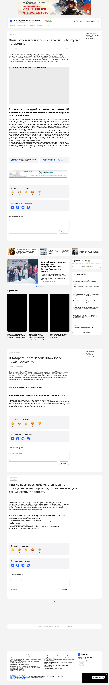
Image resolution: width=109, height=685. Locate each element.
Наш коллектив (22, 25)
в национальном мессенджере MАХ (53, 160)
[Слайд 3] (38, 285)
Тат (81, 21)
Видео (57, 625)
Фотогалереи (48, 625)
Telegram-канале (17, 160)
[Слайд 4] (40, 285)
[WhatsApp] (28, 207)
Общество (13, 34)
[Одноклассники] (17, 207)
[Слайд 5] (42, 285)
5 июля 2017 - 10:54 (13, 48)
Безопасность (15, 351)
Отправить (64, 232)
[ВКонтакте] (12, 207)
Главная (12, 25)
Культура (13, 478)
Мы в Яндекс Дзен (98, 677)
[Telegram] (23, 207)
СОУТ (63, 625)
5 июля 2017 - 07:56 (13, 365)
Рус (74, 21)
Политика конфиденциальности (18, 677)
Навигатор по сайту (43, 25)
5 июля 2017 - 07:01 (13, 495)
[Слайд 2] (36, 285)
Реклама (32, 25)
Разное (69, 625)
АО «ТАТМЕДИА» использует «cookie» (19, 675)
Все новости (86, 332)
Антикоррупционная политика (17, 674)
